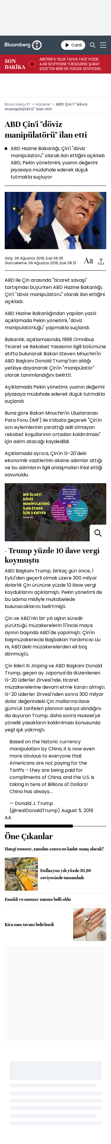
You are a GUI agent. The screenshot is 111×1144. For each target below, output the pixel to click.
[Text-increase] (88, 260)
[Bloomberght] (23, 45)
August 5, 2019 (77, 810)
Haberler (43, 104)
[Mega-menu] (103, 45)
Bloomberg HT (17, 104)
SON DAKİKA (15, 64)
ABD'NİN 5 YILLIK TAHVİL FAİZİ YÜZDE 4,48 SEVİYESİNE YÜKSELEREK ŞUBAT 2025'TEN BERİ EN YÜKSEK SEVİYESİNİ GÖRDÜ (70, 64)
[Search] (92, 45)
